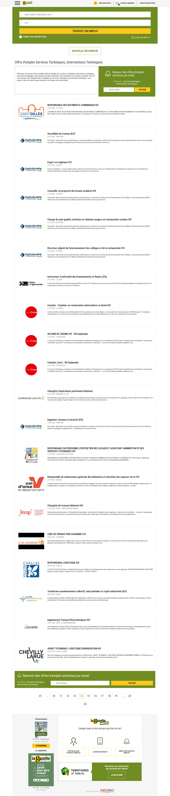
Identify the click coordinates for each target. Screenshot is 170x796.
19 (116, 696)
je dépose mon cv (100, 752)
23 (129, 696)
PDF (37, 790)
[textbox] (38, 22)
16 (95, 696)
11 (61, 696)
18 (109, 696)
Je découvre (117, 775)
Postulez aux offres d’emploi (73, 752)
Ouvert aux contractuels (35, 37)
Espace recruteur (147, 3)
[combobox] (85, 23)
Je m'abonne (41, 746)
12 (67, 696)
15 (88, 696)
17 (102, 696)
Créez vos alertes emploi (127, 752)
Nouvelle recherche (85, 51)
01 (40, 696)
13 (74, 696)
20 (85, 704)
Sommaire (37, 741)
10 (54, 696)
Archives (45, 741)
